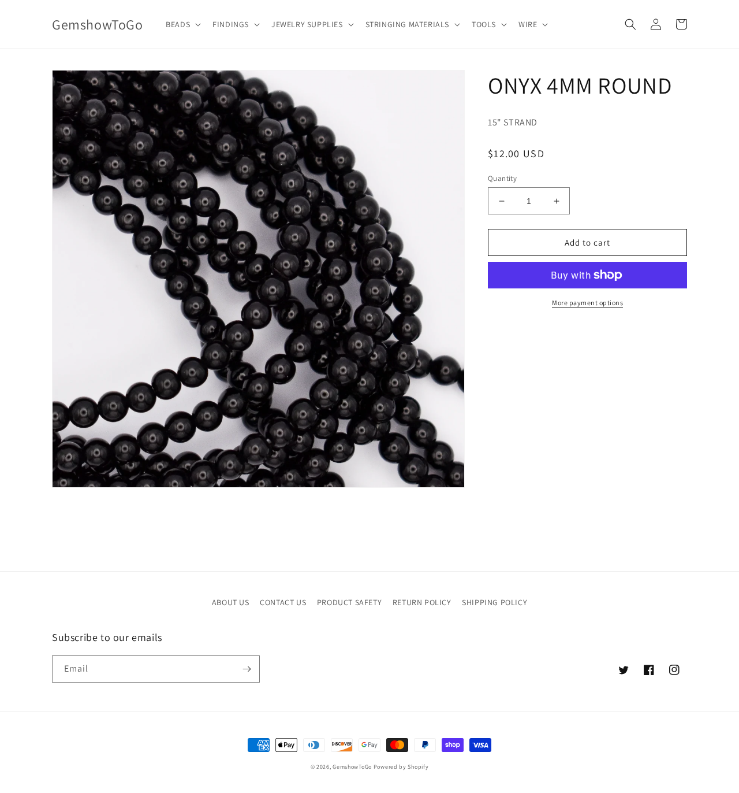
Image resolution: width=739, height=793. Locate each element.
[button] (182, 24)
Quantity (502, 178)
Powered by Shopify (401, 766)
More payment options (587, 302)
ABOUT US (230, 602)
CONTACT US (283, 602)
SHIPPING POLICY (494, 602)
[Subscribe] (246, 669)
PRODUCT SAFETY (349, 602)
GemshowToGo (352, 766)
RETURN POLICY (422, 602)
